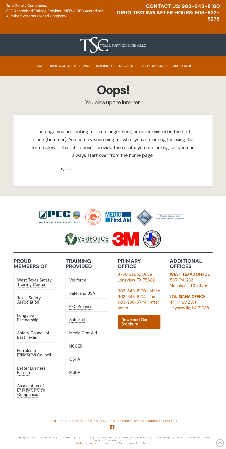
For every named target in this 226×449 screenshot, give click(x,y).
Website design (87, 443)
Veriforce (77, 280)
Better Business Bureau (31, 370)
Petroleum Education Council (34, 353)
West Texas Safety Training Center (34, 282)
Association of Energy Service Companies (31, 390)
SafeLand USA (82, 293)
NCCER (75, 346)
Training (108, 421)
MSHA (74, 372)
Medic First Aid (83, 333)
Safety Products (147, 421)
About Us (170, 421)
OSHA (74, 359)
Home (53, 421)
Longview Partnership (27, 318)
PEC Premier (80, 306)
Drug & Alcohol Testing (79, 421)
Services (125, 421)
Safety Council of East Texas (33, 335)
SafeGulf (77, 319)
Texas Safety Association (29, 300)
